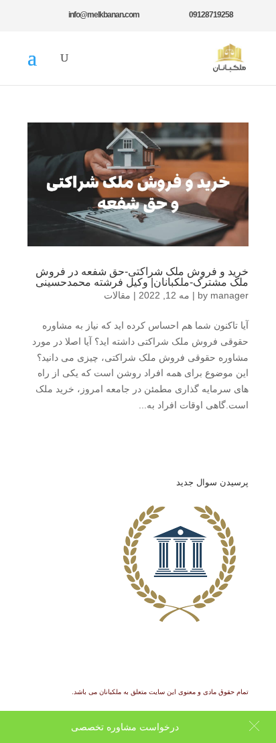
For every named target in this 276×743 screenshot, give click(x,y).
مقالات (117, 295)
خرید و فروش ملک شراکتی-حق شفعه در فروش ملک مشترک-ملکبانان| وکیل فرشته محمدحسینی (142, 277)
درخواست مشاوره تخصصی (125, 727)
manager (229, 295)
